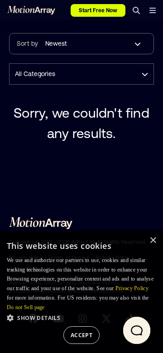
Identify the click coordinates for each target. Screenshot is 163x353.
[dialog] (81, 292)
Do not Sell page (26, 307)
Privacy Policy (132, 288)
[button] (81, 317)
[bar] (152, 10)
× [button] (152, 240)
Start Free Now (98, 10)
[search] (136, 10)
